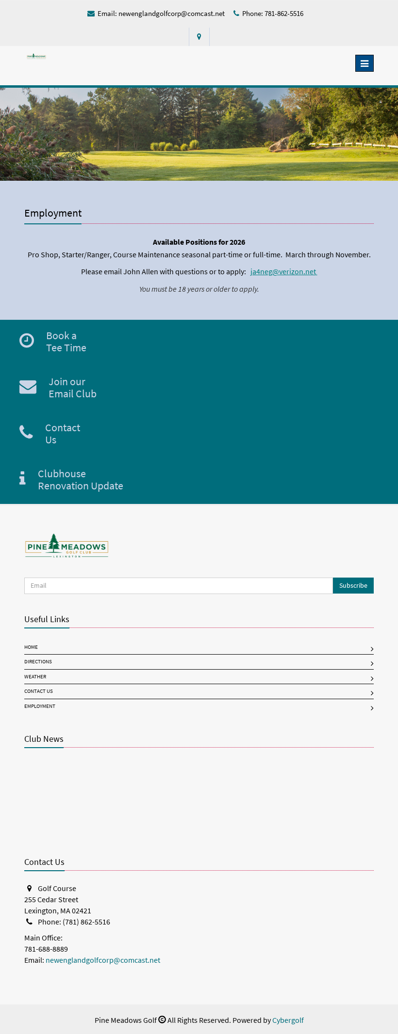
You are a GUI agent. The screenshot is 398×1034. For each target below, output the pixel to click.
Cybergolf (288, 1020)
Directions (38, 661)
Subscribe (353, 585)
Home (31, 647)
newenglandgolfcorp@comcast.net (171, 13)
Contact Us (38, 691)
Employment (39, 706)
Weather (35, 676)
